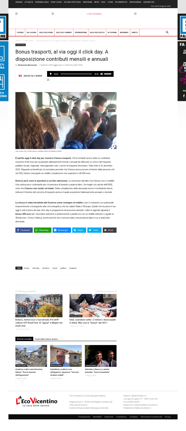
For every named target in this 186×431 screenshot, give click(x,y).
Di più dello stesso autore (46, 339)
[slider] (108, 73)
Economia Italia (76, 316)
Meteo (96, 2)
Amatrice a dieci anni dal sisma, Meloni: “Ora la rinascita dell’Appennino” (29, 372)
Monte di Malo (56, 366)
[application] (80, 74)
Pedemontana (81, 32)
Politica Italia (28, 40)
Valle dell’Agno (46, 32)
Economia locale (42, 2)
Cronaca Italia (91, 366)
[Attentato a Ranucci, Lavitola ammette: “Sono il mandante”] (101, 356)
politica (63, 268)
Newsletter (97, 417)
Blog (103, 2)
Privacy (168, 417)
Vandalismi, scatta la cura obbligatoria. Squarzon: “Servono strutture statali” (64, 372)
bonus (26, 268)
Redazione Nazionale (27, 65)
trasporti (72, 268)
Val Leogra (31, 32)
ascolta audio (50, 73)
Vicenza (20, 32)
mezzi (54, 268)
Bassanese (124, 32)
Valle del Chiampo (64, 32)
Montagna (87, 2)
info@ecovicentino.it (142, 408)
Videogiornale (135, 2)
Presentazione (84, 417)
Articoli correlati (24, 339)
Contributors (121, 417)
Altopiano (112, 32)
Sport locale (56, 2)
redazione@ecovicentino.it (146, 405)
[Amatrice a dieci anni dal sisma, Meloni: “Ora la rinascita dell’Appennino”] (31, 356)
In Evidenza (20, 316)
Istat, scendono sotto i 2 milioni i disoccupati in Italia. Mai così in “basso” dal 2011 (92, 321)
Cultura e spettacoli (72, 2)
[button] (167, 32)
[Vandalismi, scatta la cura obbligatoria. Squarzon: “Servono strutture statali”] (66, 356)
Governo (45, 268)
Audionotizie (148, 2)
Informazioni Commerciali (151, 417)
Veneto (135, 32)
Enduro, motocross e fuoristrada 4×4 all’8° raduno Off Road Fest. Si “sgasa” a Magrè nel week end (38, 322)
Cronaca (19, 2)
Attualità (29, 2)
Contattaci (133, 417)
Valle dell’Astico (97, 32)
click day (35, 268)
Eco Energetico (121, 2)
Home (17, 40)
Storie (110, 2)
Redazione (109, 417)
